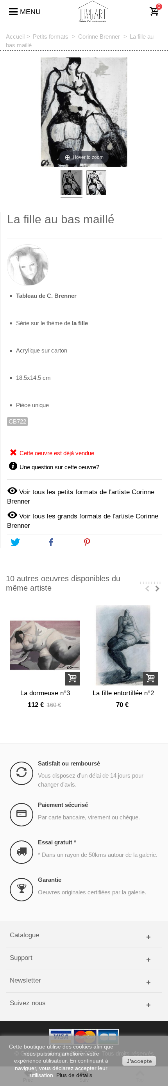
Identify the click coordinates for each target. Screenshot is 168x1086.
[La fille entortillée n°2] (123, 645)
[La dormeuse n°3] (45, 645)
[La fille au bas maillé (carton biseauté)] (96, 184)
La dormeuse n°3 (45, 693)
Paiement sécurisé (63, 804)
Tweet (29, 543)
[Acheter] (72, 678)
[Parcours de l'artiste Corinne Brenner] (84, 262)
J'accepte (139, 1061)
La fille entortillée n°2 (123, 693)
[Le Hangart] (93, 11)
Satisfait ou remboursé (69, 763)
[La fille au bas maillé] (71, 184)
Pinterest (106, 543)
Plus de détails (74, 1075)
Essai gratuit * (57, 842)
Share (65, 543)
